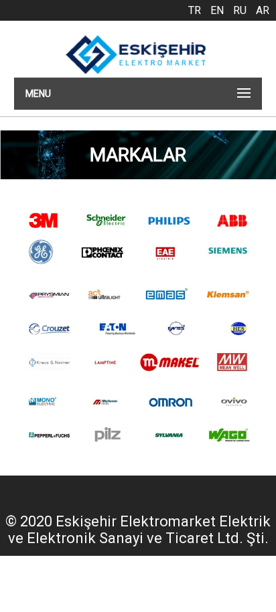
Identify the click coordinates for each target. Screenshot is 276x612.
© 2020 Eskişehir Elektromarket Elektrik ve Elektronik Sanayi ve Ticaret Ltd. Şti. (138, 529)
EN (217, 10)
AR (262, 10)
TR (194, 10)
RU (240, 10)
